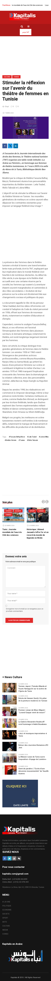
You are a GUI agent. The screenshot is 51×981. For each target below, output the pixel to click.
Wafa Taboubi (33, 440)
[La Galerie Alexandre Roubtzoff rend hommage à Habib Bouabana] (9, 723)
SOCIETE (42, 511)
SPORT (5, 918)
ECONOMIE (6, 910)
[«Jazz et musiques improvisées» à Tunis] (9, 734)
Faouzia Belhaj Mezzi (17, 436)
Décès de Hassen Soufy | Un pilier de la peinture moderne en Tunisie (33, 699)
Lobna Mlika (44, 436)
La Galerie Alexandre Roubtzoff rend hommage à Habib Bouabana (32, 723)
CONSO (5, 934)
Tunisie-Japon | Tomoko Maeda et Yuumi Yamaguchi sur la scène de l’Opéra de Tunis (13, 533)
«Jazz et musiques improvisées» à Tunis (32, 734)
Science (33, 511)
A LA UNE (6, 901)
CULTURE (7, 77)
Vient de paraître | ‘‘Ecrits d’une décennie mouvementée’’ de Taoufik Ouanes (33, 771)
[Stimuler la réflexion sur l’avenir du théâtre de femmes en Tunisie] (25, 127)
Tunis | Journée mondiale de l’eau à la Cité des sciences (36, 532)
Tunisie (16, 77)
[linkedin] (15, 146)
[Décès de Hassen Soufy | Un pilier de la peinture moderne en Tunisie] (9, 699)
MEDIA (5, 930)
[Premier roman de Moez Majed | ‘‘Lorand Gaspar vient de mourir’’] (9, 711)
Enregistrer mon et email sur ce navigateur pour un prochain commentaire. (24, 610)
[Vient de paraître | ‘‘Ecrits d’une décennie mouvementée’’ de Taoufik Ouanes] (9, 770)
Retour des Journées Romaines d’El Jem (33, 746)
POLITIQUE (6, 906)
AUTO (4, 922)
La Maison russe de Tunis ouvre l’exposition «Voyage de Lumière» (32, 758)
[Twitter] (10, 146)
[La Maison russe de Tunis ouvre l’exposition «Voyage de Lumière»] (9, 758)
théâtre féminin (11, 440)
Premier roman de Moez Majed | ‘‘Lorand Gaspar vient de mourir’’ (31, 711)
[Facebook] (4, 146)
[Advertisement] (25, 235)
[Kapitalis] (25, 16)
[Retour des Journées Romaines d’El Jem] (9, 746)
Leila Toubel (32, 436)
